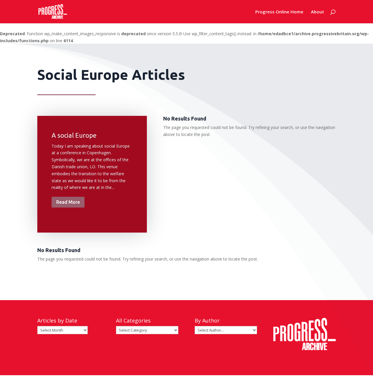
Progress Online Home (279, 12)
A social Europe (74, 135)
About (317, 12)
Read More (68, 202)
